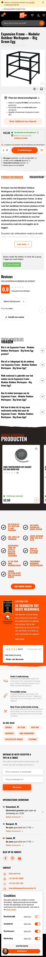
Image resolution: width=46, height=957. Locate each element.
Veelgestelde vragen (14, 739)
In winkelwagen (25, 150)
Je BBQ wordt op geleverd (15, 160)
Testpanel (33, 739)
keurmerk (14, 163)
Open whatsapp (13, 264)
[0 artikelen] (3, 15)
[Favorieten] (32, 15)
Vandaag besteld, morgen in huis (14, 9)
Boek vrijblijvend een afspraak (23, 121)
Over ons (35, 727)
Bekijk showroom (13, 817)
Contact (8, 727)
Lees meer (19, 639)
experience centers (21, 138)
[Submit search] (41, 23)
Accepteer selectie (22, 946)
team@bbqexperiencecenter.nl (22, 888)
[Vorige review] (4, 309)
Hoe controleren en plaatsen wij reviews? (18, 281)
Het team (21, 727)
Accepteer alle (22, 951)
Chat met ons (14, 873)
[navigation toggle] (43, 15)
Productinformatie (12, 177)
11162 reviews (32, 649)
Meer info (27, 917)
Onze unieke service (23, 586)
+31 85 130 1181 (16, 883)
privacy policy (11, 909)
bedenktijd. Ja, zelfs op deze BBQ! (18, 158)
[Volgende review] (42, 309)
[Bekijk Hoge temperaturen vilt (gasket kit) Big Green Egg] (21, 474)
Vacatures (9, 733)
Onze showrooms (27, 733)
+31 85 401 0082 (16, 878)
